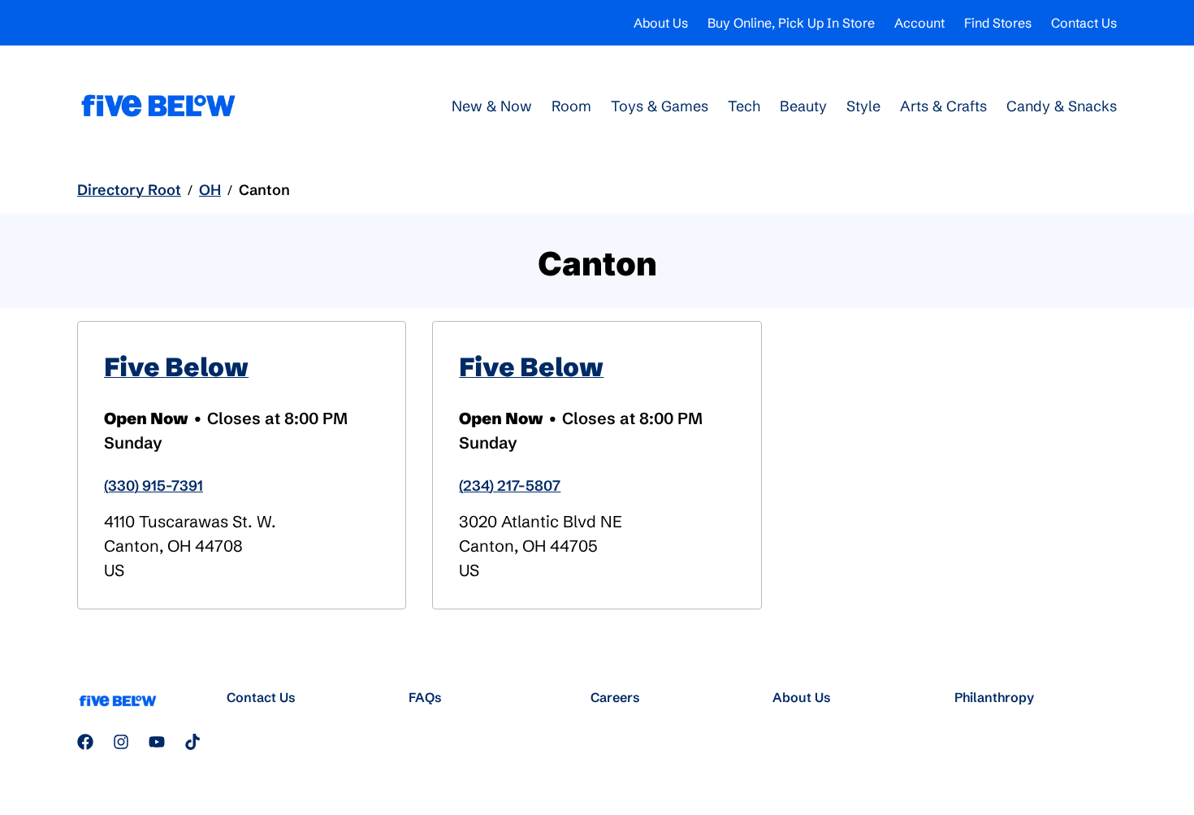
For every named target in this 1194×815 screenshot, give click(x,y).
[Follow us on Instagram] (121, 742)
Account (919, 23)
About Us (661, 23)
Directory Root (129, 189)
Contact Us (1084, 23)
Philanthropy (994, 697)
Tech (744, 106)
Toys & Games (659, 106)
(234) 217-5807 (509, 485)
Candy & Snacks (1061, 106)
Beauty (803, 106)
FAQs (425, 697)
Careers (615, 697)
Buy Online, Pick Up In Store (791, 23)
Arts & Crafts (943, 106)
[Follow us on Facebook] (85, 742)
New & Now (492, 106)
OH (210, 189)
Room (571, 106)
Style (863, 106)
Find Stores (998, 23)
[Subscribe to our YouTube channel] (157, 742)
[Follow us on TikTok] (192, 742)
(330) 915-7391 (153, 485)
